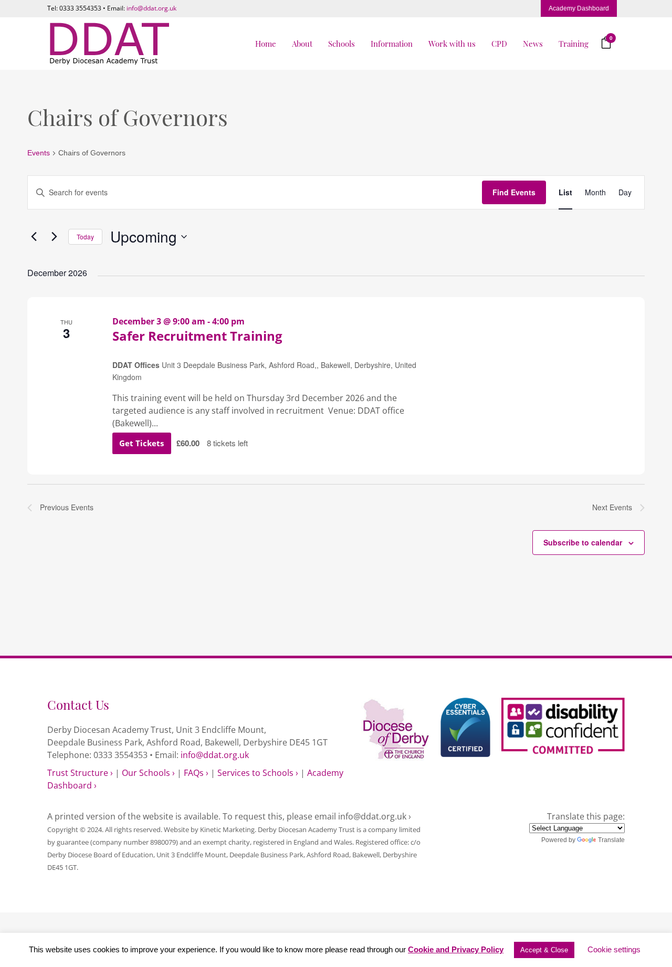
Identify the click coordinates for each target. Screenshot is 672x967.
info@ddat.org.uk (151, 8)
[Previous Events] (33, 236)
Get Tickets (142, 443)
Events (38, 153)
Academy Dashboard (579, 8)
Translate (611, 840)
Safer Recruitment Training (197, 336)
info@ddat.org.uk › (374, 816)
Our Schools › (148, 773)
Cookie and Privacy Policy (455, 949)
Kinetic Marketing (227, 829)
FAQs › (196, 773)
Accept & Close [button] (544, 950)
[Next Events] (54, 236)
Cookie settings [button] (613, 949)
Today (85, 236)
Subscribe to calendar (582, 542)
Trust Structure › (80, 773)
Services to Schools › (257, 773)
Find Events (514, 192)
